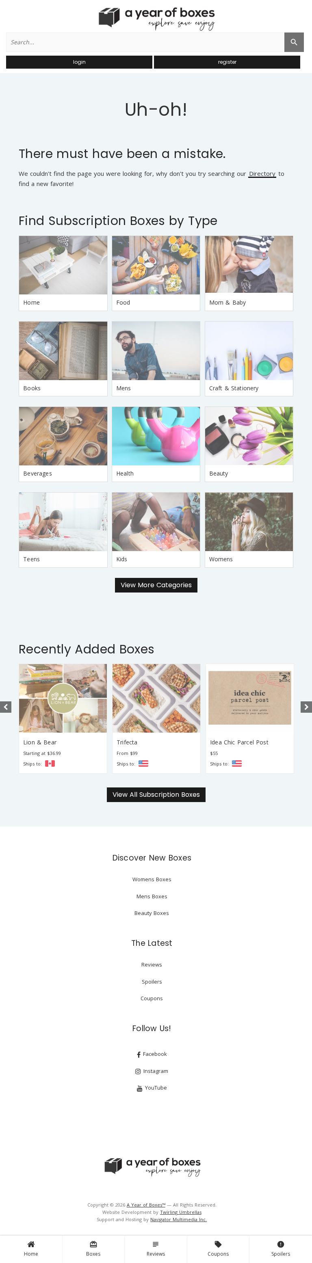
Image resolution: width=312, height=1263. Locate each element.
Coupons (218, 1248)
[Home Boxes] (63, 265)
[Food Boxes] (156, 265)
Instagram (155, 1071)
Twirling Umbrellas (181, 1212)
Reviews (156, 1248)
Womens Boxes (151, 879)
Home (31, 1253)
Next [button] (306, 707)
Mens (123, 388)
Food (123, 302)
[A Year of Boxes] (152, 1167)
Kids (122, 559)
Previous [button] (5, 707)
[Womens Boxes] (249, 522)
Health (125, 473)
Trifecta (127, 742)
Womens (221, 559)
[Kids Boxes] (156, 522)
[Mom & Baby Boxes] (249, 265)
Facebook (154, 1054)
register (227, 61)
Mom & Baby (227, 302)
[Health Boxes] (156, 436)
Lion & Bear (39, 742)
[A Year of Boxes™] (156, 18)
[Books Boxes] (63, 351)
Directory (262, 174)
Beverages (37, 473)
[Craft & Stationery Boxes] (249, 351)
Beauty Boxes (151, 913)
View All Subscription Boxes (156, 794)
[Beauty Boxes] (249, 436)
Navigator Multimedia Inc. (178, 1219)
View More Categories (156, 585)
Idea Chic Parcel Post (239, 742)
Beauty (218, 473)
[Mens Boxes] (156, 351)
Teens (31, 559)
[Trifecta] (156, 698)
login (79, 61)
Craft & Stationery (234, 388)
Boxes (93, 1248)
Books (32, 388)
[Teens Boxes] (63, 522)
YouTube (155, 1087)
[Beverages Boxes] (63, 436)
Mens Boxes (151, 896)
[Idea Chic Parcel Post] (250, 698)
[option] (63, 719)
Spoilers (280, 1248)
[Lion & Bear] (63, 698)
